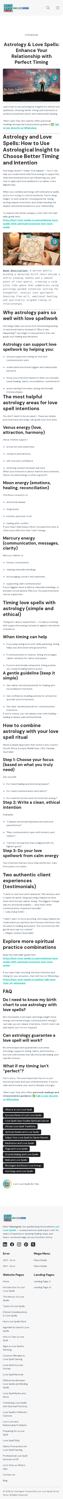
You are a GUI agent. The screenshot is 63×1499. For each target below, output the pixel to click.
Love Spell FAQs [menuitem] (11, 1440)
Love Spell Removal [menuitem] (13, 1374)
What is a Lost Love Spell (18, 1109)
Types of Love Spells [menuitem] (14, 1306)
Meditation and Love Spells (19, 1143)
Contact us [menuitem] (9, 1474)
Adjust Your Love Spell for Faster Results (26, 1137)
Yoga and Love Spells (16, 1148)
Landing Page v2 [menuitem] (42, 1287)
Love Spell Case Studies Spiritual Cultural (27, 1120)
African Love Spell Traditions (20, 1126)
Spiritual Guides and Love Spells (22, 1131)
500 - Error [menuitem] (9, 1266)
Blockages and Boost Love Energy (23, 1165)
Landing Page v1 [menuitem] (42, 1281)
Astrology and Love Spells (19, 1171)
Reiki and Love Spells (16, 1159)
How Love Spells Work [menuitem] (14, 1321)
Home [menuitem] (6, 1281)
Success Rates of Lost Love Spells (23, 1115)
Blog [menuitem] (5, 1480)
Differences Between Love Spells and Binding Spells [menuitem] (15, 1384)
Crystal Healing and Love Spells (21, 1154)
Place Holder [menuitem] (40, 1260)
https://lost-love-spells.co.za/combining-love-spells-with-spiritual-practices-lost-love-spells (30, 224)
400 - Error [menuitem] (9, 1260)
